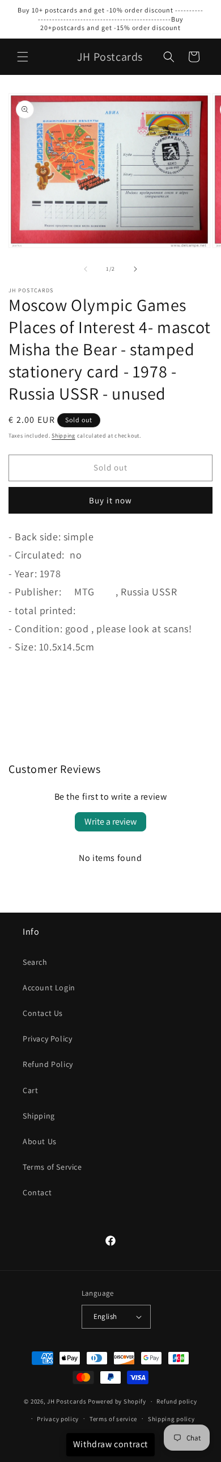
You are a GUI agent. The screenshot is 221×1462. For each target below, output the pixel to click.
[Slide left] (85, 269)
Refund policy (176, 1401)
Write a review (110, 821)
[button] (22, 56)
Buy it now (110, 500)
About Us (40, 1141)
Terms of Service (52, 1167)
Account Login (49, 987)
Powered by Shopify (117, 1401)
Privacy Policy (47, 1039)
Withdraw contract (110, 1444)
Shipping (63, 435)
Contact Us (43, 1013)
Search (35, 962)
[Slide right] (135, 269)
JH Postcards (66, 1401)
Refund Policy (48, 1064)
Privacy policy (58, 1419)
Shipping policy (171, 1419)
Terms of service (113, 1419)
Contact (37, 1192)
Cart (30, 1090)
